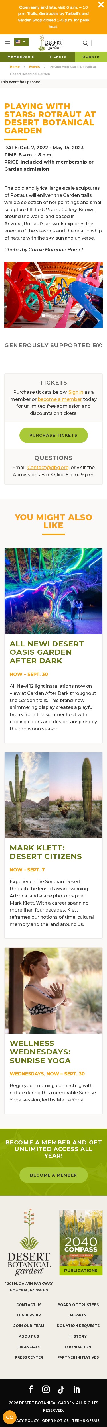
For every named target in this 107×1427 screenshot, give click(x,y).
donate (91, 57)
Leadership (29, 1315)
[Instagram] (46, 1390)
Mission (78, 1315)
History (78, 1336)
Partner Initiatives (78, 1357)
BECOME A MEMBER (53, 1175)
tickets (58, 57)
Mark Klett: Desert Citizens (46, 852)
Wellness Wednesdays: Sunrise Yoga (40, 1052)
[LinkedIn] (76, 1390)
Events (34, 67)
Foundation (78, 1347)
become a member (60, 399)
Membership (21, 57)
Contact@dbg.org (48, 467)
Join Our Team (28, 1326)
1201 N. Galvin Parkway (29, 1283)
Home (15, 67)
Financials (28, 1347)
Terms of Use (86, 1420)
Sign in (75, 392)
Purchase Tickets (53, 435)
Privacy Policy (23, 1420)
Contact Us (28, 1305)
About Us (29, 1336)
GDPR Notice (55, 1420)
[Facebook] (30, 1390)
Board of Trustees (78, 1305)
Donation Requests (78, 1326)
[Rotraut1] (53, 294)
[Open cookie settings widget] (10, 1417)
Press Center (29, 1357)
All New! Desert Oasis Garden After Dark (47, 652)
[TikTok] (61, 1390)
